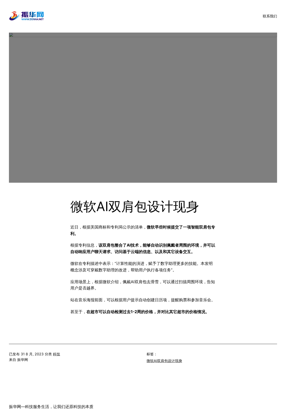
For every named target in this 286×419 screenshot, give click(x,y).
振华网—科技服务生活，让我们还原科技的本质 (51, 406)
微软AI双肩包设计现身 (164, 360)
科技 (56, 354)
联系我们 (270, 16)
